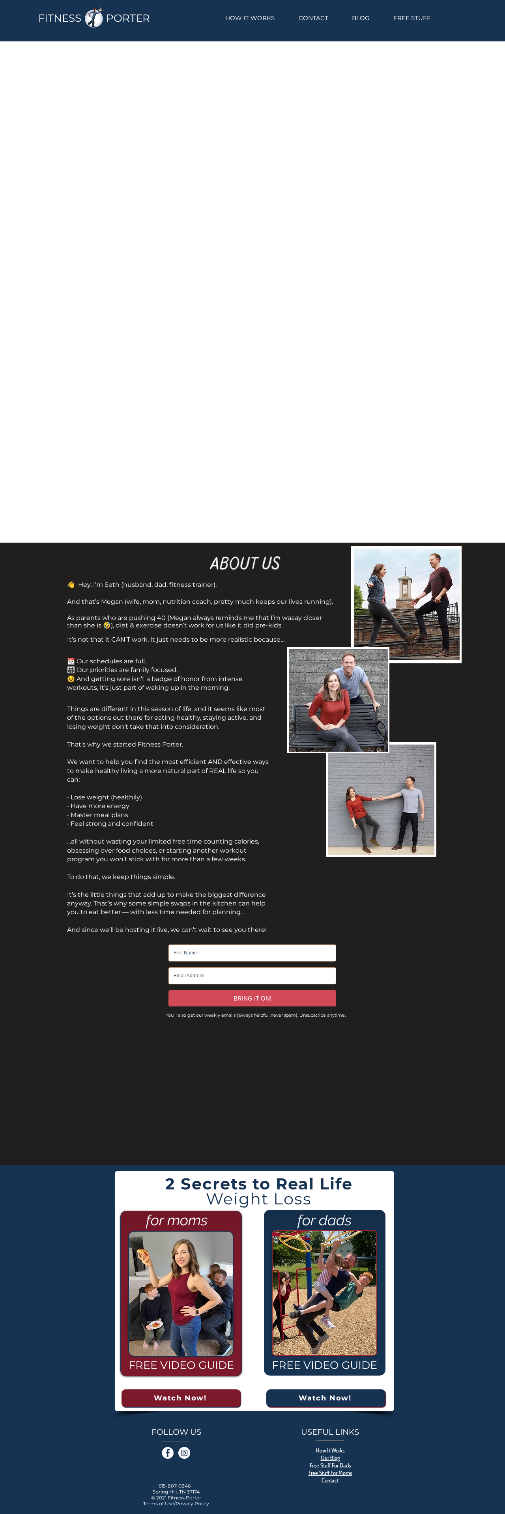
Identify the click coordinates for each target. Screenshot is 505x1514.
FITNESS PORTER (94, 18)
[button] (412, 18)
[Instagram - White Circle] (184, 1453)
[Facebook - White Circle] (168, 1453)
